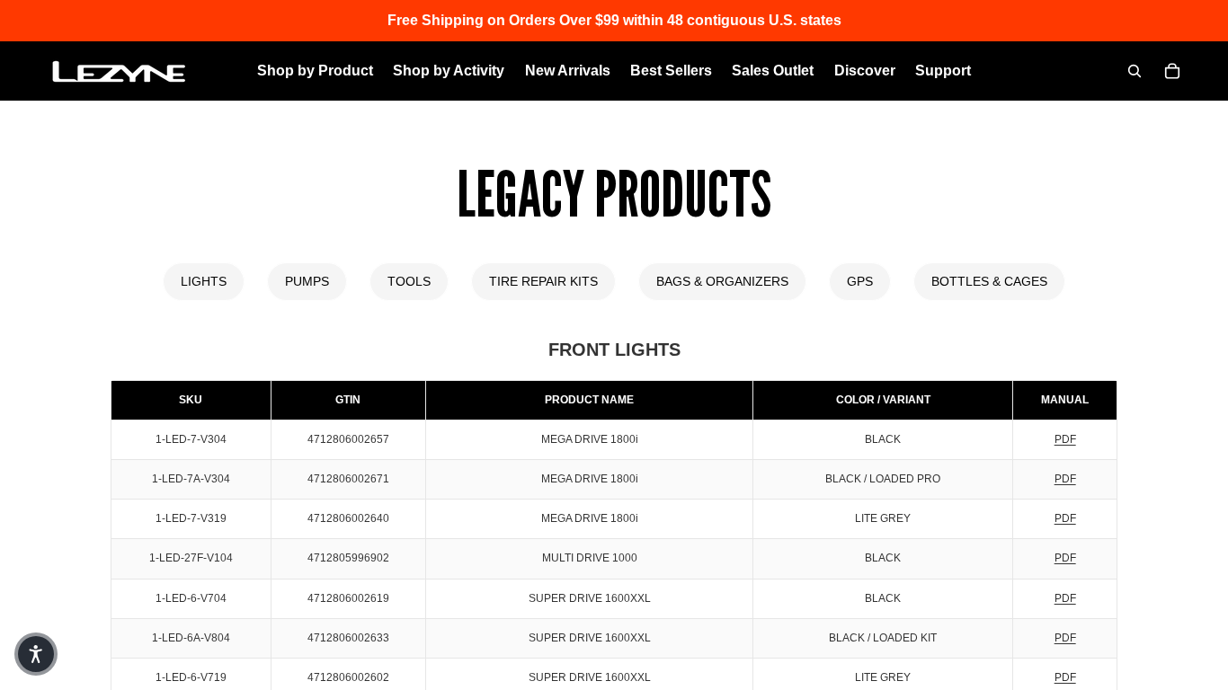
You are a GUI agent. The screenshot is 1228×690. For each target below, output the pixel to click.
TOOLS (409, 281)
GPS (860, 281)
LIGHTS (204, 281)
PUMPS (307, 281)
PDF (1065, 439)
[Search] (1134, 71)
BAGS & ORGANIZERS (722, 281)
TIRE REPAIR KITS (543, 281)
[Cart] (1172, 71)
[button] (36, 654)
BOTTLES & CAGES (989, 281)
